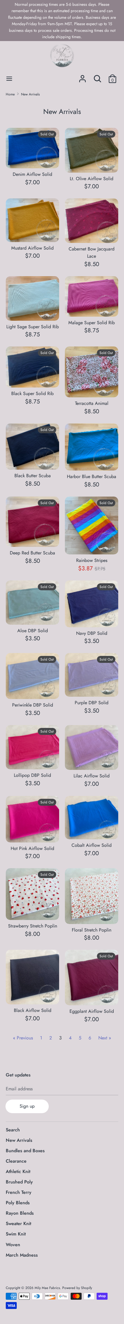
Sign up (27, 1106)
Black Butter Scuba (32, 475)
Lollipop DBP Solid (32, 775)
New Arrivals (19, 1140)
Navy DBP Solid (91, 633)
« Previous (23, 1038)
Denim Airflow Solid (32, 174)
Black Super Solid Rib (32, 393)
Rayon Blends (20, 1213)
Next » (104, 1038)
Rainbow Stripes (91, 560)
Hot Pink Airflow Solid (32, 848)
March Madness (22, 1255)
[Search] (97, 76)
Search (13, 1129)
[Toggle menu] (9, 78)
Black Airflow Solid (32, 1010)
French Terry (18, 1192)
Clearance (16, 1161)
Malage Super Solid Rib (91, 322)
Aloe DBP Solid (32, 630)
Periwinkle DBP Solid (32, 705)
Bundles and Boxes (25, 1150)
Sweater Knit (18, 1223)
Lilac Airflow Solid (92, 775)
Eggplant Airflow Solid (91, 1011)
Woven (13, 1244)
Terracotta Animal (91, 403)
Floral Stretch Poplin (91, 930)
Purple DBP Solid (91, 702)
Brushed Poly (19, 1182)
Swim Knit (16, 1234)
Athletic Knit (18, 1171)
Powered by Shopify (77, 1287)
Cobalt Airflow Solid (92, 845)
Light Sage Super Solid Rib (32, 326)
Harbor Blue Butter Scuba (91, 476)
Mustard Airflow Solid (32, 248)
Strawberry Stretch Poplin (32, 926)
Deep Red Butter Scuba (32, 552)
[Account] (82, 76)
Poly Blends (18, 1202)
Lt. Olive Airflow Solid (91, 178)
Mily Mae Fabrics (47, 1287)
